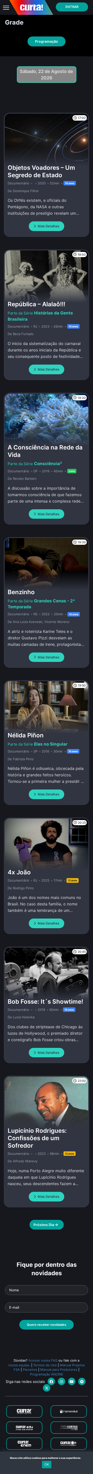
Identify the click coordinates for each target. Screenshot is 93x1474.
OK (46, 1464)
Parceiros (30, 1369)
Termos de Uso (45, 1365)
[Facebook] (51, 1381)
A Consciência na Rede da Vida (45, 451)
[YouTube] (71, 1381)
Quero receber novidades (46, 1325)
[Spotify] (82, 1381)
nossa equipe (18, 1365)
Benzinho (21, 592)
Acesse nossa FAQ (43, 1360)
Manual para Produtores (58, 1369)
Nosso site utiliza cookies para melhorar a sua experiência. (46, 1457)
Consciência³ (48, 463)
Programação (46, 41)
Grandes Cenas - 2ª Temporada (41, 603)
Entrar (71, 7)
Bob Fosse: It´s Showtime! (45, 1001)
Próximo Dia (44, 1225)
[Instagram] (61, 1381)
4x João (19, 872)
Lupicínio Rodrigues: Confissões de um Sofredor (37, 1138)
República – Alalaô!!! (36, 304)
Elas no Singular (50, 744)
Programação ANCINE (46, 1374)
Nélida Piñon (26, 735)
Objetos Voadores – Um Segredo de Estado (41, 171)
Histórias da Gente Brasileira (40, 315)
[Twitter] (46, 1388)
